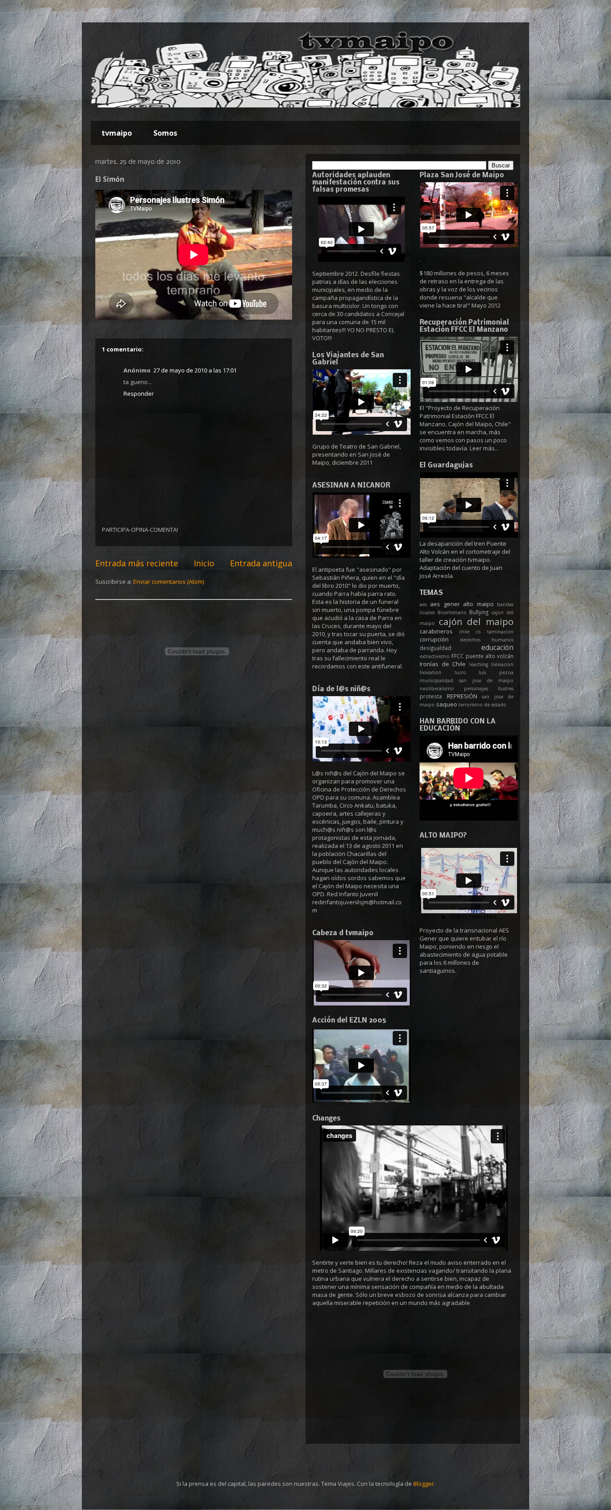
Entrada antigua (261, 563)
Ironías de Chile (443, 664)
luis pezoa (496, 672)
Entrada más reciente (136, 563)
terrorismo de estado (482, 705)
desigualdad (435, 647)
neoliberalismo (437, 688)
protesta (431, 696)
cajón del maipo (476, 621)
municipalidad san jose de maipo (466, 680)
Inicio (204, 563)
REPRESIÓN (462, 696)
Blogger (423, 1484)
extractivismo (435, 656)
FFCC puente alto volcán (482, 655)
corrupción (434, 639)
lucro (460, 672)
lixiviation (430, 672)
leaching (478, 664)
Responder (138, 393)
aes (423, 604)
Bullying (478, 612)
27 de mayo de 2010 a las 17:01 (195, 370)
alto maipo (478, 604)
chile (464, 632)
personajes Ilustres (488, 688)
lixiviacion (502, 664)
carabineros (436, 631)
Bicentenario (452, 612)
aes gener (444, 604)
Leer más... (484, 448)
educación (497, 647)
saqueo (446, 704)
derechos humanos (486, 640)
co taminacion (494, 632)
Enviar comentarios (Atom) (168, 581)
